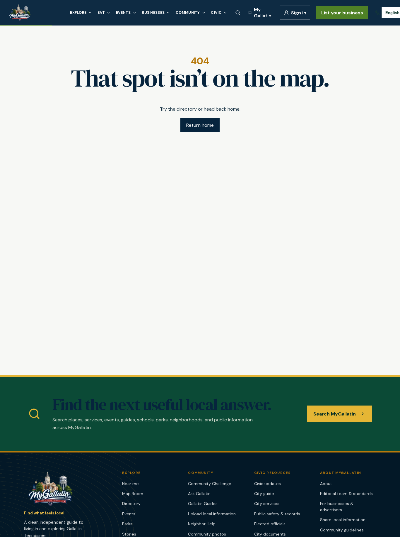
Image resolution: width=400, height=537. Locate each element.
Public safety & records (277, 513)
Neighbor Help (202, 523)
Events (123, 12)
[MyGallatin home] (35, 12)
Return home (200, 125)
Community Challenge (209, 483)
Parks (127, 523)
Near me (130, 483)
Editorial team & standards (346, 493)
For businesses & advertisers (336, 506)
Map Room (132, 493)
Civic (216, 12)
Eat (101, 12)
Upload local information (212, 513)
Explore (78, 12)
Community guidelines (342, 530)
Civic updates (267, 483)
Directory (131, 503)
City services (266, 503)
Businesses (153, 12)
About (326, 483)
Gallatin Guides (203, 503)
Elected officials (270, 523)
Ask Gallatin (199, 493)
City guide (264, 493)
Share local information (342, 519)
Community (188, 12)
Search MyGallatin (334, 414)
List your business (342, 13)
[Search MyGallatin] (238, 12)
